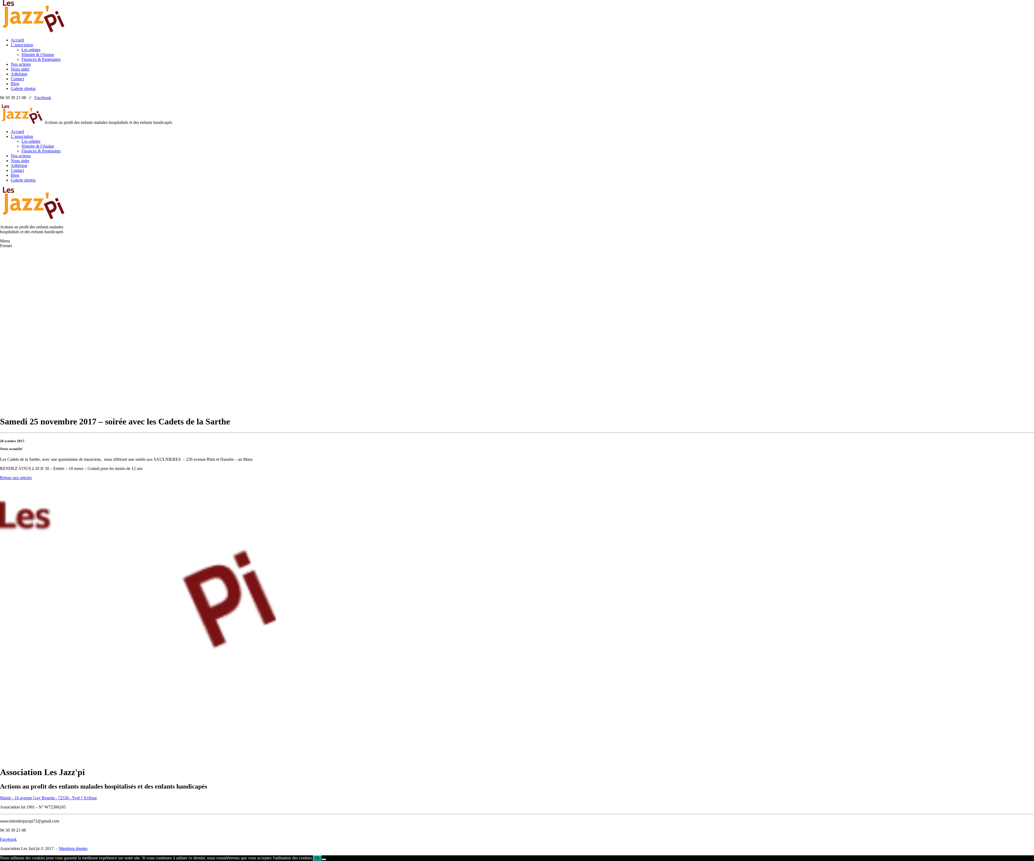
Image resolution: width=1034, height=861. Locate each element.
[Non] (324, 859)
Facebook (42, 97)
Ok (317, 858)
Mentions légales (73, 848)
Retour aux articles (16, 477)
